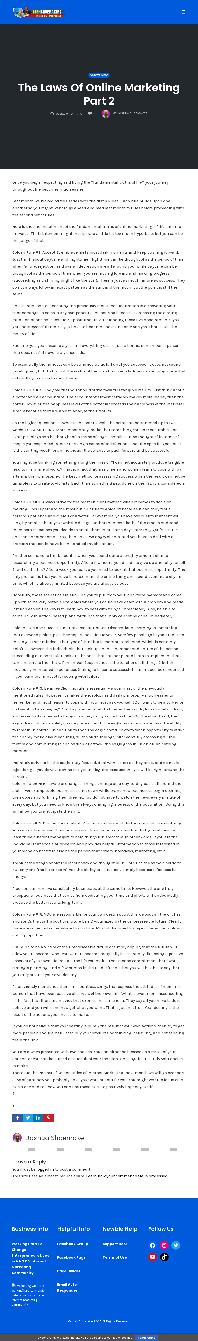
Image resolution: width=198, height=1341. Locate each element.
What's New (99, 75)
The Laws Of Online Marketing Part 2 (99, 94)
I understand (146, 1337)
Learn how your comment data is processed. (127, 1176)
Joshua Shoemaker (56, 1138)
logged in (45, 1169)
